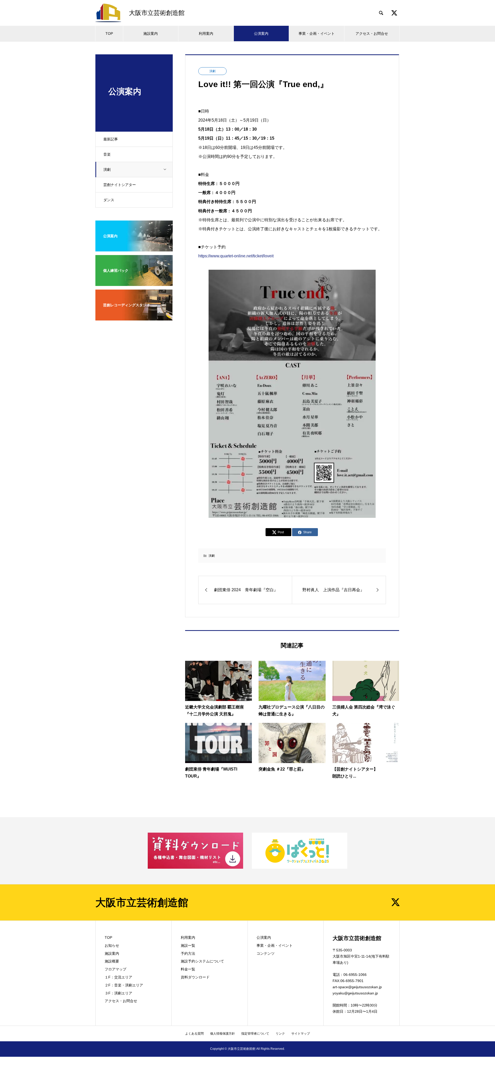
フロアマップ (115, 969)
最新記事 (110, 139)
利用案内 (206, 33)
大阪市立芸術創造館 (141, 902)
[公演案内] (134, 248)
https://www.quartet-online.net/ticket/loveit (236, 256)
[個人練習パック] (134, 283)
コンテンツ (266, 953)
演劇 (107, 169)
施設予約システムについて (202, 961)
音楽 (107, 154)
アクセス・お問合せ (372, 33)
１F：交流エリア (118, 977)
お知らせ (112, 945)
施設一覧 (188, 945)
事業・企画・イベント (317, 33)
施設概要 (112, 961)
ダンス (108, 200)
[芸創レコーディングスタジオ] (134, 317)
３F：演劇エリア (118, 993)
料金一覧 (188, 969)
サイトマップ (300, 1033)
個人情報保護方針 (222, 1033)
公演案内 (261, 33)
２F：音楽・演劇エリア (124, 985)
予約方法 (188, 953)
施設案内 (150, 33)
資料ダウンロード (195, 977)
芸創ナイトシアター (119, 185)
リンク (280, 1033)
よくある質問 (194, 1033)
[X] (395, 902)
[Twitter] (394, 12)
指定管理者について (255, 1033)
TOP (109, 33)
